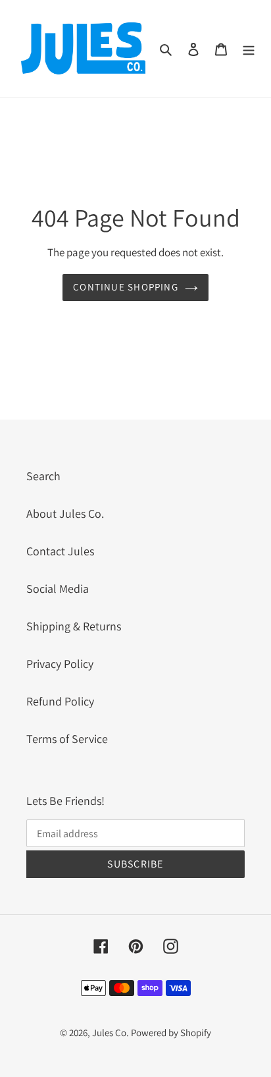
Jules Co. (111, 1032)
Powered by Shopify (171, 1032)
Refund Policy (60, 701)
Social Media (57, 588)
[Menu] (248, 48)
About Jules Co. (65, 513)
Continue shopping (125, 287)
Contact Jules (60, 551)
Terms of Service (67, 738)
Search (43, 475)
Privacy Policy (59, 663)
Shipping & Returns (73, 626)
